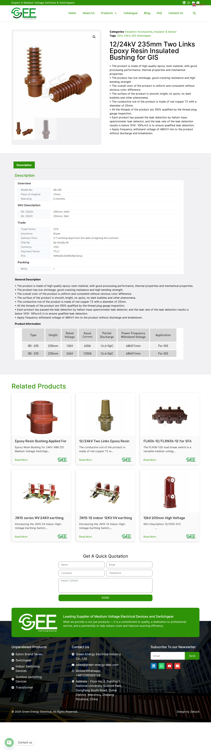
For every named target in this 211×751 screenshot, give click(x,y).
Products (107, 13)
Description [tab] (24, 165)
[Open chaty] (9, 742)
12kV (119, 35)
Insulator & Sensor (165, 31)
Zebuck (194, 711)
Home (72, 13)
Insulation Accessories (138, 31)
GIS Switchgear (141, 35)
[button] (194, 13)
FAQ (159, 13)
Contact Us (175, 13)
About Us (88, 13)
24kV (127, 35)
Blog (147, 13)
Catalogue (130, 13)
